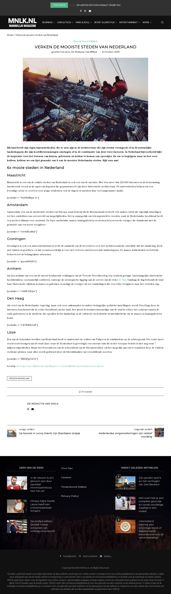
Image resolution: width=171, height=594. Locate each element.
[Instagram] (85, 11)
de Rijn (122, 279)
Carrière (66, 477)
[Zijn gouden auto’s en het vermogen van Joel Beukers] (125, 483)
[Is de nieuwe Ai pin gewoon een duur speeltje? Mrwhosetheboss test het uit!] (17, 483)
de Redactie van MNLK (84, 51)
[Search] (162, 22)
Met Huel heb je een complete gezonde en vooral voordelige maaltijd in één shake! (151, 505)
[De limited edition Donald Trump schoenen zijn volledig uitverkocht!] (17, 526)
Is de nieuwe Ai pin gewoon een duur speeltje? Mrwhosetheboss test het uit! (42, 484)
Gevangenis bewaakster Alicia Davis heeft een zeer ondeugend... (115, 6)
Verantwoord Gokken (74, 486)
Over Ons (66, 468)
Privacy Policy (70, 496)
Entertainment (128, 22)
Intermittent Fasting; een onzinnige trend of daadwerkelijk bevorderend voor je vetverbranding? (151, 529)
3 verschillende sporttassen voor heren (81, 366)
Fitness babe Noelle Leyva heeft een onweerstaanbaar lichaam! (42, 506)
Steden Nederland (19, 378)
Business (47, 22)
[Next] (74, 5)
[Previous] (70, 5)
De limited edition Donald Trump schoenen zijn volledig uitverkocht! (42, 526)
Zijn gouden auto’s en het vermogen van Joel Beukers (150, 481)
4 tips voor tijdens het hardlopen (38, 366)
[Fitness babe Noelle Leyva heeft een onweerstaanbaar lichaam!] (17, 506)
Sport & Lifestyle (104, 22)
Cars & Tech (64, 22)
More (146, 22)
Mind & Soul (82, 22)
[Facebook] (80, 11)
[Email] (90, 11)
